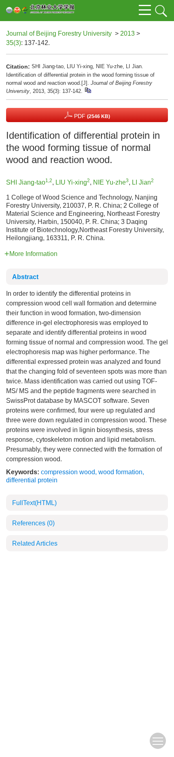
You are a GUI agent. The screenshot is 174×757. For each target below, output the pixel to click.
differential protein (31, 480)
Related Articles (34, 543)
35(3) (13, 42)
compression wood (68, 472)
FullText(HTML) (34, 502)
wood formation (120, 472)
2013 (127, 33)
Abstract (25, 276)
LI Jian (141, 182)
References (33, 523)
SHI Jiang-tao (25, 182)
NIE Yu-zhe (109, 182)
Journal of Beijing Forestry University (59, 33)
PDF (91, 116)
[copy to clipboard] (88, 90)
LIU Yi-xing (71, 182)
